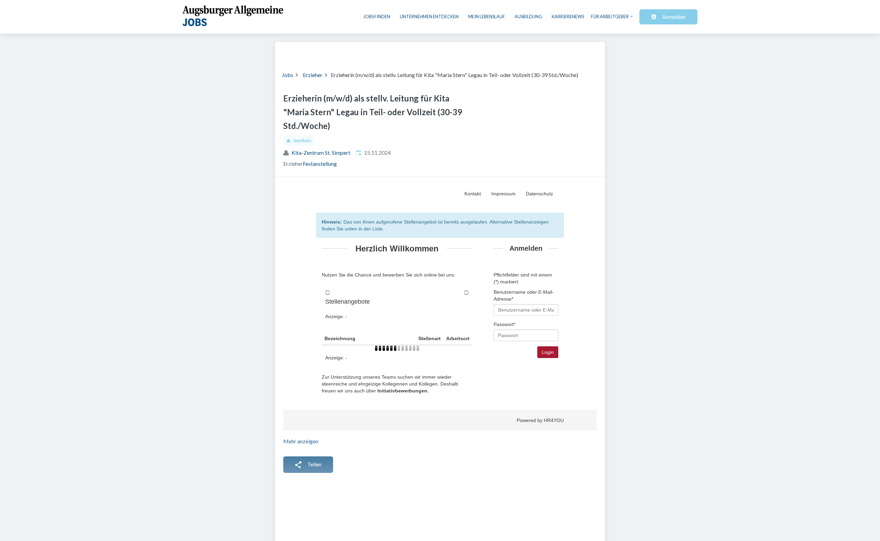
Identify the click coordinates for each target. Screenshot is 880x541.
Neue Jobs (542, 52)
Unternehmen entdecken (429, 16)
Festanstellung (320, 163)
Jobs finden (376, 16)
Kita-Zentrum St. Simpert (321, 152)
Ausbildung (528, 16)
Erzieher (312, 75)
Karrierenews (568, 16)
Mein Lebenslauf (486, 16)
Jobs (287, 75)
